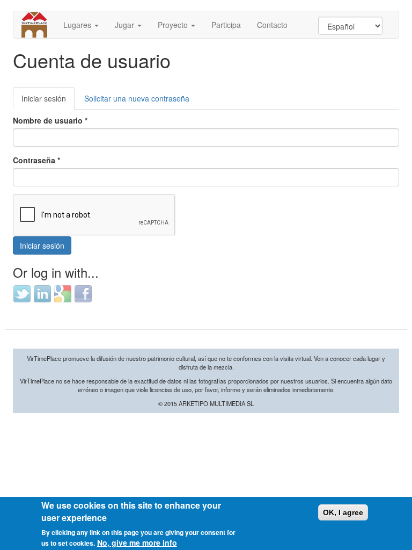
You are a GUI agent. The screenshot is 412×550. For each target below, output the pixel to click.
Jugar (125, 24)
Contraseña (36, 160)
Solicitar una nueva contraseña (136, 98)
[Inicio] (38, 25)
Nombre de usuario (50, 120)
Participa (226, 24)
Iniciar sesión (48, 101)
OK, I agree (343, 512)
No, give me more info (137, 542)
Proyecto (174, 24)
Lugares (78, 24)
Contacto (272, 24)
